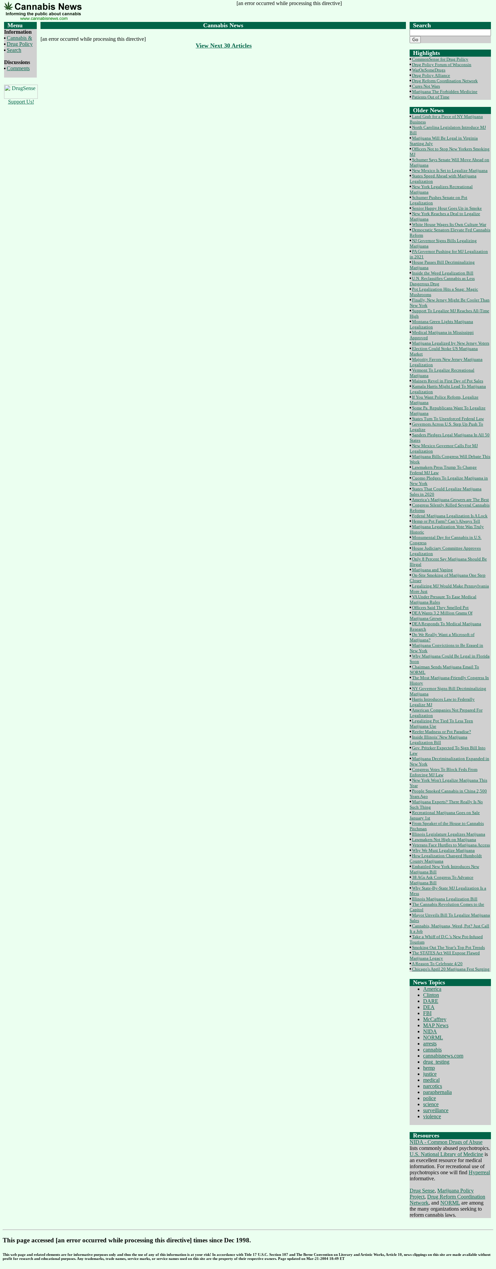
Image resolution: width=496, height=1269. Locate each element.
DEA (429, 1007)
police (429, 1098)
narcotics (432, 1086)
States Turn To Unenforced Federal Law (448, 418)
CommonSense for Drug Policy (440, 59)
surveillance (435, 1110)
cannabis (432, 1049)
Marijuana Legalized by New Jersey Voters (450, 343)
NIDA (430, 1031)
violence (432, 1116)
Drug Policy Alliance (431, 75)
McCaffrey (434, 1019)
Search (14, 50)
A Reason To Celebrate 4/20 (437, 963)
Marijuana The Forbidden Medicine (444, 91)
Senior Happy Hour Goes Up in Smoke (447, 208)
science (431, 1104)
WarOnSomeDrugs (428, 70)
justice (430, 1074)
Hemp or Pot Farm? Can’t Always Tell (446, 521)
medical (431, 1080)
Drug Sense (422, 1190)
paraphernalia (437, 1092)
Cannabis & (19, 38)
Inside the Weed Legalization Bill (442, 273)
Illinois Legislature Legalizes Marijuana (448, 834)
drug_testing (436, 1062)
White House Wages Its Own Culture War (449, 224)
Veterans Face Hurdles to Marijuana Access (451, 844)
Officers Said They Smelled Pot (440, 607)
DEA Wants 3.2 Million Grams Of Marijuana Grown (441, 615)
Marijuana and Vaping (432, 569)
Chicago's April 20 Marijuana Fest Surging (451, 969)
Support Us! (21, 102)
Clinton (431, 995)
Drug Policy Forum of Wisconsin (441, 64)
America (432, 989)
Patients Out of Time (430, 96)
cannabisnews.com (443, 1056)
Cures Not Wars (426, 86)
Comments (18, 68)
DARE (430, 1001)
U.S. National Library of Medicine (446, 1154)
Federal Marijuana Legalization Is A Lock (450, 515)
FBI (427, 1013)
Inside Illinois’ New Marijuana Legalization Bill (438, 739)
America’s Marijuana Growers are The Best (450, 499)
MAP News (435, 1025)
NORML (433, 1037)
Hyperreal (479, 1172)
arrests (430, 1043)
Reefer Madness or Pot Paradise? (441, 731)
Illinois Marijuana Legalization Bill (444, 898)
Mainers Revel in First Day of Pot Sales (447, 380)
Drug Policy (20, 44)
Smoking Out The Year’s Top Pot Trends (448, 947)
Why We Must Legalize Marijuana (443, 850)
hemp (429, 1068)
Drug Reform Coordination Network (445, 80)
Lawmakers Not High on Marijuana (444, 839)
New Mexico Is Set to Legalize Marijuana (450, 170)
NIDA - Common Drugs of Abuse (446, 1142)
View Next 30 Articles (224, 45)
